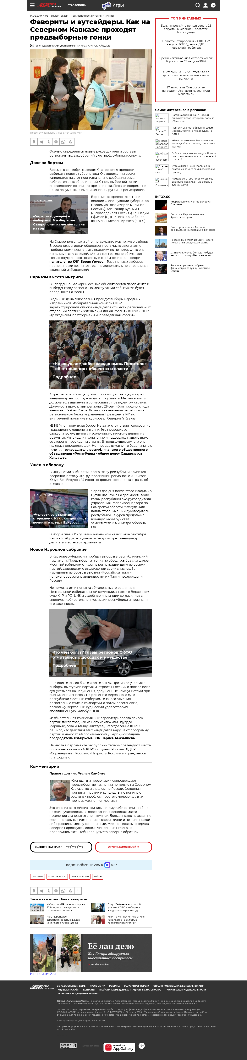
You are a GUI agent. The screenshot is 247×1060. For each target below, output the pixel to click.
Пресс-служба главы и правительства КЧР (56, 132)
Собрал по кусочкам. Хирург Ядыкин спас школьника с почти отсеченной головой (194, 156)
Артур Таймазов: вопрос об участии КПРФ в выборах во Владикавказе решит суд (124, 907)
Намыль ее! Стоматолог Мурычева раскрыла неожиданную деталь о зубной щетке (192, 181)
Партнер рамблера (90, 1046)
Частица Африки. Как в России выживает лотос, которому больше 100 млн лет (193, 118)
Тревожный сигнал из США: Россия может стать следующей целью (192, 241)
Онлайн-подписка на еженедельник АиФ (178, 986)
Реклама (114, 986)
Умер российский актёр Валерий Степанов (191, 203)
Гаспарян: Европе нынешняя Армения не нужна (188, 216)
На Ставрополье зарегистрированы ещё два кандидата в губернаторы (63, 919)
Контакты (89, 990)
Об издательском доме (71, 986)
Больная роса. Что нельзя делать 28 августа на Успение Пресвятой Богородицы (186, 29)
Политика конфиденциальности (186, 990)
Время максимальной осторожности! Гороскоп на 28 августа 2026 (186, 60)
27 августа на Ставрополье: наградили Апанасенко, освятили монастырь (186, 91)
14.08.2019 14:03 (39, 15)
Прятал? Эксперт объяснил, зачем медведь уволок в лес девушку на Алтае (192, 130)
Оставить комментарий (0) (124, 847)
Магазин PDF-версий (136, 986)
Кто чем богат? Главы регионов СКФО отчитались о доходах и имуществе (92, 655)
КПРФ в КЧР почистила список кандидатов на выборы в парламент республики (126, 919)
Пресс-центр (97, 986)
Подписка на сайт (68, 990)
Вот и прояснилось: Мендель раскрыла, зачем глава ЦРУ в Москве (193, 228)
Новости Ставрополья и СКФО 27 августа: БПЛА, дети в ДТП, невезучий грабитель (186, 44)
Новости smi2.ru (43, 974)
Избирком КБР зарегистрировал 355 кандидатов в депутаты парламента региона (66, 907)
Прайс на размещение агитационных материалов (130, 990)
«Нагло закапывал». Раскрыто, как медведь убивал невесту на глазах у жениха (193, 143)
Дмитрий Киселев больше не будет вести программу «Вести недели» (192, 254)
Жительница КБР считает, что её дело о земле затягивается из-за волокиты (186, 75)
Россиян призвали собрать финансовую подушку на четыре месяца (190, 268)
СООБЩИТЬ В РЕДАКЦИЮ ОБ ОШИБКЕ (78, 993)
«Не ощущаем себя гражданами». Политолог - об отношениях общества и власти (99, 366)
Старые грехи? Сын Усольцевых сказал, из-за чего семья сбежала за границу (193, 169)
